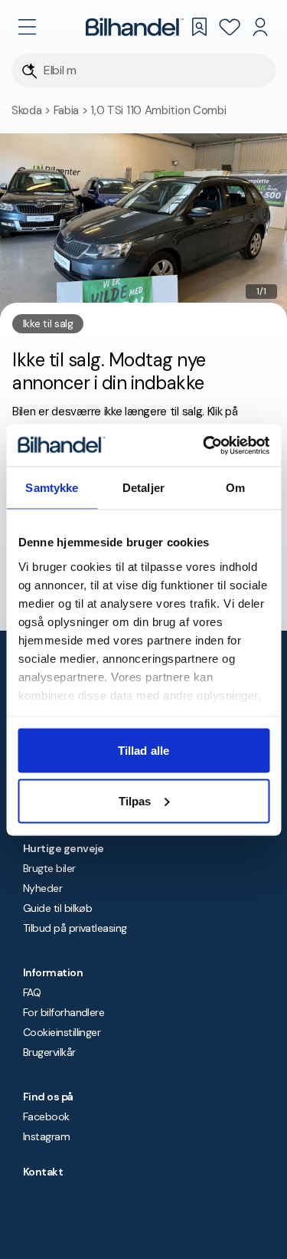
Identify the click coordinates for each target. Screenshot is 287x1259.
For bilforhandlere (63, 1012)
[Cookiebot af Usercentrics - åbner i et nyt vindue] (204, 445)
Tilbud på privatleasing (75, 928)
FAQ (32, 992)
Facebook (46, 1116)
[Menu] (26, 26)
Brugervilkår (49, 1052)
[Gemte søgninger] (199, 26)
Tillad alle (143, 750)
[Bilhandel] (135, 27)
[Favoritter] (229, 26)
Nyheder (42, 888)
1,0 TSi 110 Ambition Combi (158, 110)
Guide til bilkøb (57, 908)
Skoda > (32, 110)
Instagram (46, 1136)
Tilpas (135, 800)
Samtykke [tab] (51, 487)
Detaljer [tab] (143, 487)
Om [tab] (235, 487)
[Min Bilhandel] (260, 26)
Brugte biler (49, 868)
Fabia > (72, 110)
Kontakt (43, 1172)
